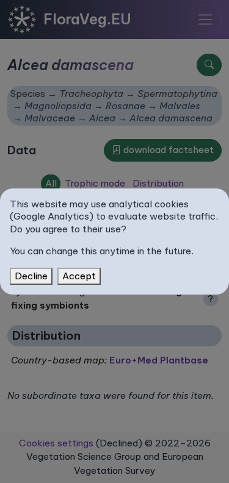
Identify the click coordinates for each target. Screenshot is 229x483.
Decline (31, 276)
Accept (79, 276)
